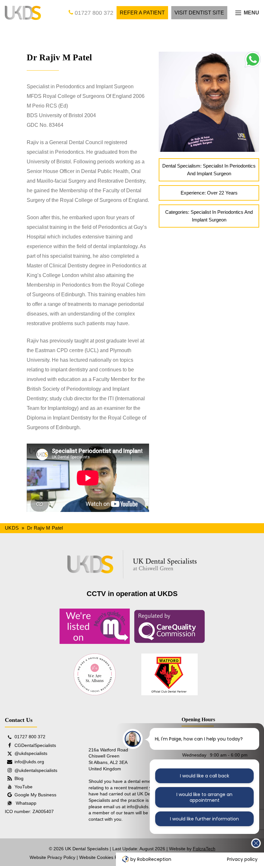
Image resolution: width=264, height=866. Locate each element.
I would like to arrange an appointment (204, 797)
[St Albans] (95, 674)
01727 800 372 (93, 13)
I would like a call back (204, 776)
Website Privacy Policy (52, 857)
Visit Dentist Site (199, 12)
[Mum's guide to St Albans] (95, 626)
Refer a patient (142, 12)
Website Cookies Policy (103, 857)
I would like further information (204, 819)
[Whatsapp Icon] (252, 65)
